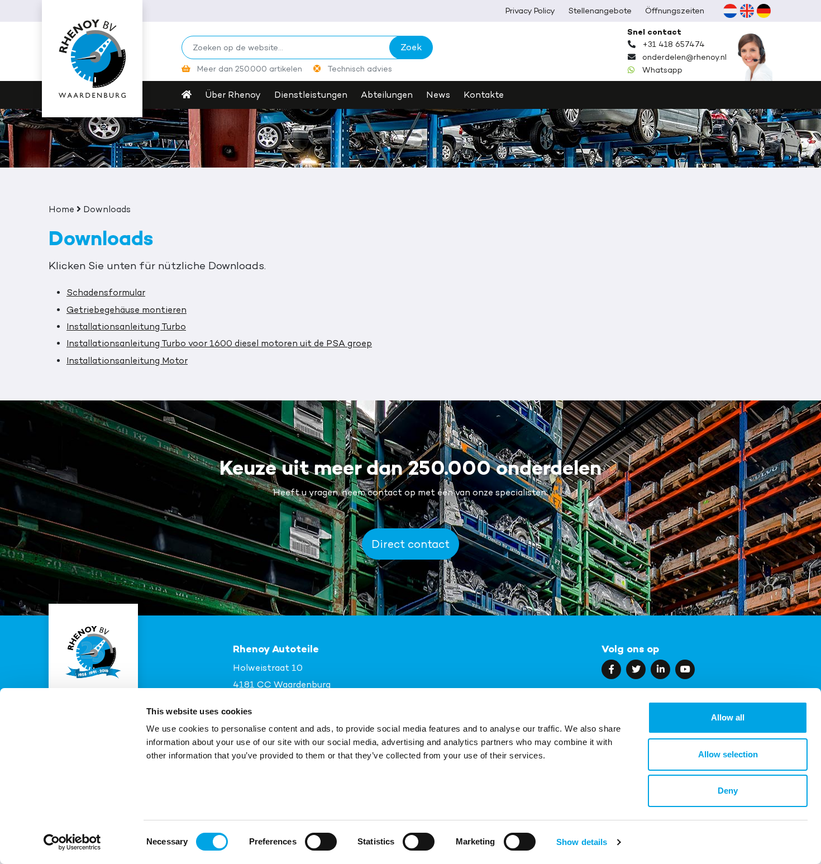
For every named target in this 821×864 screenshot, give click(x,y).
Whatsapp (662, 69)
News (438, 94)
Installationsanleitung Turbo (126, 326)
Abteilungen (387, 94)
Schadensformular (105, 292)
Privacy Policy (530, 10)
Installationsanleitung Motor (127, 360)
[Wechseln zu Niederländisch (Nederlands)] (730, 10)
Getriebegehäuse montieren (126, 309)
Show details (581, 842)
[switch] (321, 842)
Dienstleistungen (310, 94)
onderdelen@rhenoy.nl (684, 56)
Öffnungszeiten (674, 10)
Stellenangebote (600, 10)
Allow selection (728, 754)
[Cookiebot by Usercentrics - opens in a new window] (72, 842)
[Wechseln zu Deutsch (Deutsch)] (763, 10)
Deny (728, 790)
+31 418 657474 (673, 44)
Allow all (727, 717)
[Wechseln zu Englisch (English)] (746, 10)
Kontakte (484, 94)
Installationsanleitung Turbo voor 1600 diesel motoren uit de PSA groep (219, 343)
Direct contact (410, 544)
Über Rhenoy (233, 94)
